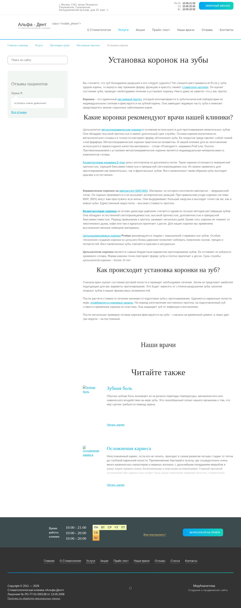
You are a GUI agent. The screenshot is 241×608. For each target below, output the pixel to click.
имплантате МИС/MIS (133, 190)
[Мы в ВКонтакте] (112, 587)
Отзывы (207, 30)
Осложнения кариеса (129, 448)
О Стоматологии (99, 30)
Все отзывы (19, 112)
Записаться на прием (204, 532)
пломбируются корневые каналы (111, 302)
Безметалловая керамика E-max (104, 162)
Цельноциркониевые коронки (102, 235)
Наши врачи (185, 30)
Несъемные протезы (88, 45)
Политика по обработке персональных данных (34, 598)
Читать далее (115, 424)
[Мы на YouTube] (130, 587)
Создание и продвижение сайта (208, 588)
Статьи (175, 560)
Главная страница (18, 45)
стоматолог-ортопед (195, 87)
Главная (49, 560)
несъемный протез (129, 99)
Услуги (123, 30)
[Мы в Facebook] (121, 587)
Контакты (226, 30)
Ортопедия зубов (59, 45)
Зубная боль (119, 388)
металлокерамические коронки (121, 129)
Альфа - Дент (34, 25)
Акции (140, 30)
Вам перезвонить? (154, 534)
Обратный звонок (218, 5)
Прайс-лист (161, 30)
